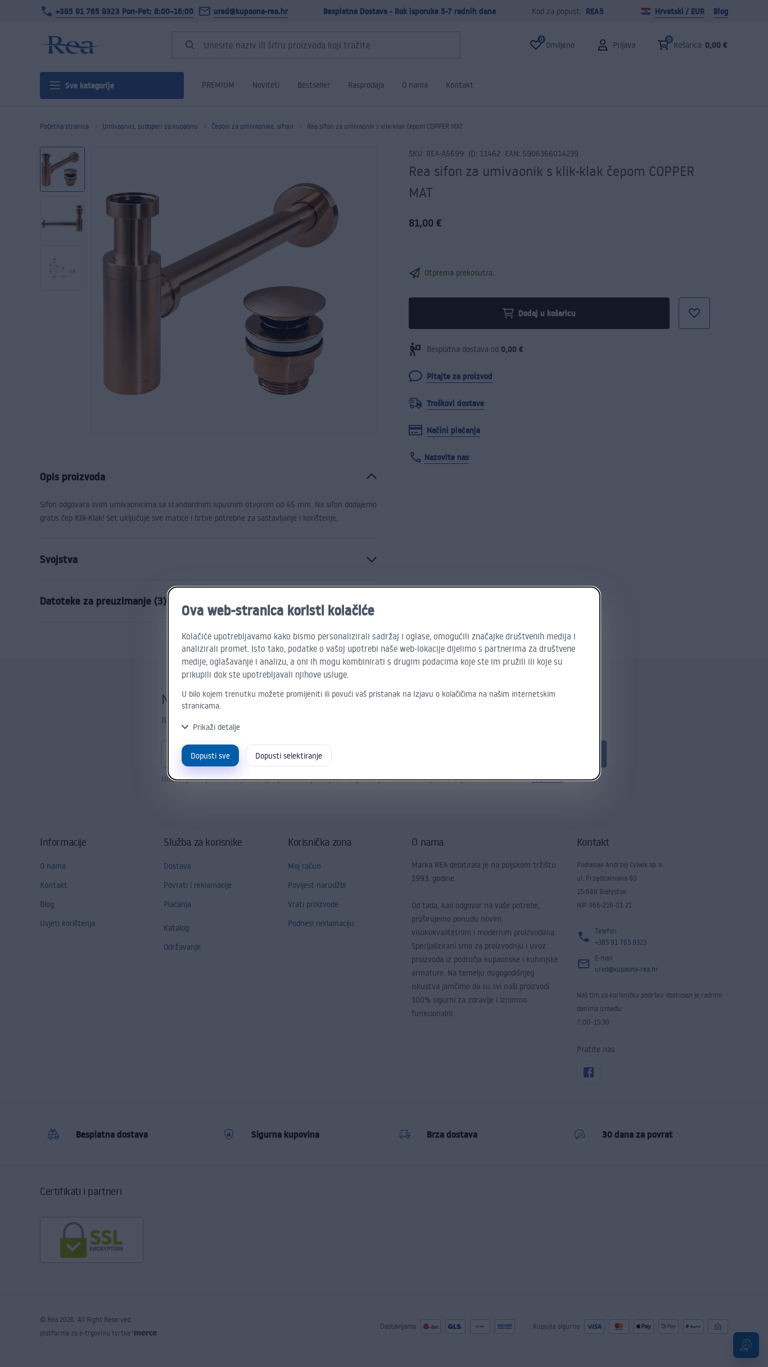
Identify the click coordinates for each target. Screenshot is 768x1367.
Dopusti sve (210, 755)
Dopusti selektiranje (288, 755)
